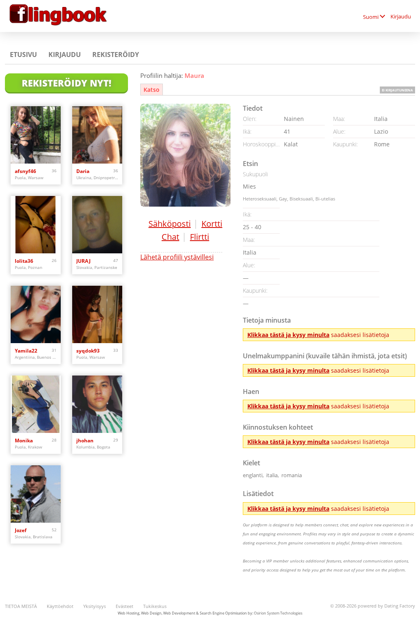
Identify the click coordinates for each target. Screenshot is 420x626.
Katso (152, 89)
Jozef (21, 530)
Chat (170, 236)
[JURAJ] (97, 224)
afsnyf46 (25, 171)
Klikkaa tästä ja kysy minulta (288, 335)
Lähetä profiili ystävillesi (177, 257)
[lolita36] (36, 224)
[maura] (185, 155)
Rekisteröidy (115, 54)
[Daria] (97, 135)
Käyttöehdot (60, 606)
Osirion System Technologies (278, 613)
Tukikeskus (155, 606)
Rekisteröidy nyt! (66, 83)
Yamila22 (26, 350)
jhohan (85, 440)
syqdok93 (88, 350)
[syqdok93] (97, 314)
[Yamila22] (36, 314)
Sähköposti (169, 223)
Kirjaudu (400, 16)
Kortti (211, 223)
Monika (24, 440)
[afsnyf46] (36, 135)
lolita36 (24, 260)
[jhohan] (97, 404)
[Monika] (36, 404)
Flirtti (199, 236)
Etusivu (23, 54)
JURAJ (83, 260)
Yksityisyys (94, 606)
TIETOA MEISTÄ (21, 606)
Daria (82, 171)
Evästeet (124, 606)
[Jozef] (36, 494)
